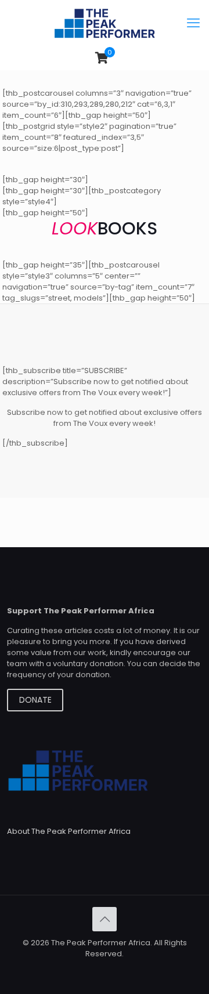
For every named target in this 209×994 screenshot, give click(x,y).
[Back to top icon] (104, 919)
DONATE (35, 700)
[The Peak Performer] (104, 23)
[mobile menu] (193, 23)
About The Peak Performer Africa (69, 831)
